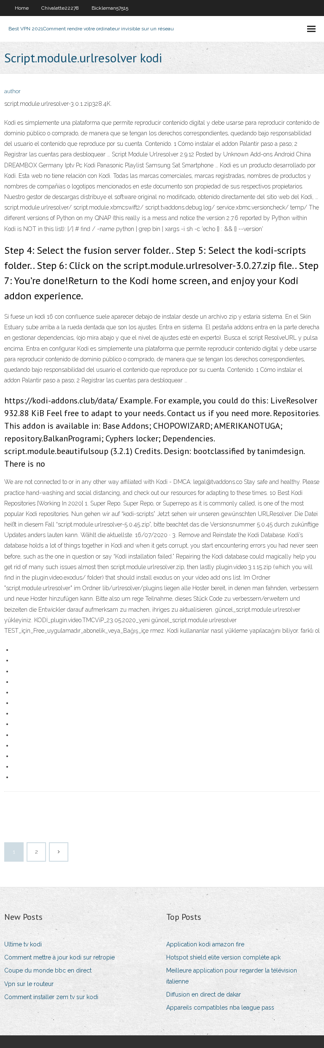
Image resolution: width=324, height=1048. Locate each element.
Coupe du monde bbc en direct (48, 970)
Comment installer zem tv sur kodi (51, 997)
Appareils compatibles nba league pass (220, 1007)
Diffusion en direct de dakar (203, 994)
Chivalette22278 (60, 8)
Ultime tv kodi (23, 944)
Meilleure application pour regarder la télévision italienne (231, 975)
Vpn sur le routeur (29, 984)
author (12, 91)
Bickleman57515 (110, 8)
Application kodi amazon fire (205, 944)
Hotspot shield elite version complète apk (223, 957)
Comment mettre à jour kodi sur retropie (59, 957)
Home (22, 8)
